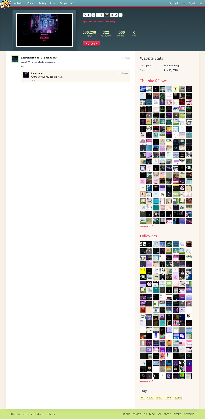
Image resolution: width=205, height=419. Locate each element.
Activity (42, 3)
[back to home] (6, 4)
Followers (148, 236)
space (150, 398)
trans (168, 398)
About (126, 414)
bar (142, 398)
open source (28, 413)
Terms (177, 414)
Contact (189, 414)
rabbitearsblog (31, 57)
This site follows (154, 81)
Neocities (15, 413)
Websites (19, 3)
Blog (152, 414)
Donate (136, 414)
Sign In (192, 3)
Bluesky (51, 413)
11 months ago (124, 57)
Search (31, 3)
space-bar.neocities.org (99, 21)
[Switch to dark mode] (201, 3)
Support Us (66, 3)
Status (168, 414)
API (159, 414)
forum (159, 398)
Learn (53, 3)
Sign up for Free (177, 3)
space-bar (51, 57)
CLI (145, 414)
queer (178, 398)
